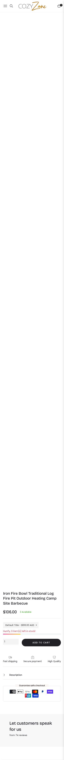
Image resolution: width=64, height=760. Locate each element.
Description (15, 674)
